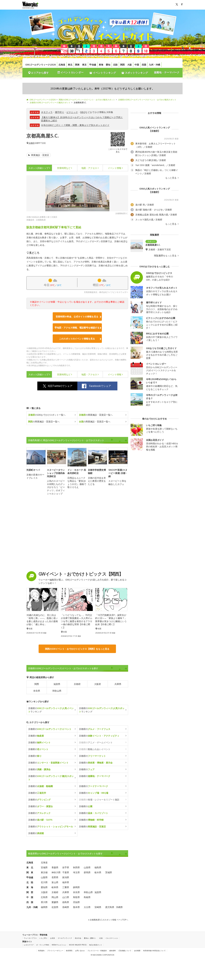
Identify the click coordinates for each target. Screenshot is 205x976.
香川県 (44, 902)
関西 (122, 64)
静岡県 (76, 887)
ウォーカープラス (30, 938)
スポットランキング (136, 72)
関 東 (29, 872)
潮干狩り (59, 112)
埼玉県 (76, 872)
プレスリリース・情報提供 (97, 950)
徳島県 (65, 902)
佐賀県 (55, 907)
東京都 (44, 872)
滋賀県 (56, 684)
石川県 (44, 882)
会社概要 (137, 950)
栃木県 (97, 872)
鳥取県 (76, 897)
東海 (101, 64)
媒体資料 (112, 950)
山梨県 (44, 877)
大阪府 (97, 684)
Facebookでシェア (100, 386)
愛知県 (44, 887)
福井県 (65, 882)
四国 (144, 64)
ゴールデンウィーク (65, 938)
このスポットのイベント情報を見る (77, 338)
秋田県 (76, 867)
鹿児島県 (109, 907)
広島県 (44, 897)
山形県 (87, 867)
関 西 (29, 892)
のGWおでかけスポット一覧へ (47, 414)
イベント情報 (114, 167)
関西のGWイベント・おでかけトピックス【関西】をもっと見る (77, 648)
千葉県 (65, 872)
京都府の (49, 728)
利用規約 (41, 950)
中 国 (29, 897)
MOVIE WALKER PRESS (77, 945)
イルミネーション (111, 938)
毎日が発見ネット (95, 945)
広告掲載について (125, 950)
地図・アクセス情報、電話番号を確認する (78, 327)
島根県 (87, 897)
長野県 (55, 877)
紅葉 (101, 938)
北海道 (61, 64)
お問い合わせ (80, 950)
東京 (84, 64)
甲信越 (92, 64)
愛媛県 (55, 902)
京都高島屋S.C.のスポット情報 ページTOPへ (108, 919)
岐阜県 (55, 887)
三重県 (65, 887)
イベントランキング (104, 72)
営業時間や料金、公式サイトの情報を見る (77, 316)
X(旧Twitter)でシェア (60, 386)
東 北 (29, 867)
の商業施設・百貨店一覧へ (96, 414)
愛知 (108, 64)
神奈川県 (56, 872)
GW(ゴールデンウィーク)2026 (40, 64)
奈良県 (36, 690)
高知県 (76, 902)
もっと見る (171, 178)
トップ (38, 167)
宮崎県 (97, 907)
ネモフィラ (47, 112)
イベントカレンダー (72, 72)
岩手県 (65, 867)
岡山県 (55, 897)
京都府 (31, 143)
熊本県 (76, 907)
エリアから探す (40, 72)
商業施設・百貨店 (39, 155)
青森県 (55, 867)
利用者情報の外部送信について (154, 950)
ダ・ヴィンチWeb (42, 945)
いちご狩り (43, 938)
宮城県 (44, 867)
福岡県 (44, 907)
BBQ (82, 112)
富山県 (55, 882)
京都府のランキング (51, 710)
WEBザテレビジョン (59, 945)
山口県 (65, 897)
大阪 (129, 64)
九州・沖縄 (154, 64)
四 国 (29, 902)
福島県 (97, 867)
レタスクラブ (28, 945)
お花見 (52, 938)
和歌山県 (56, 690)
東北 (70, 64)
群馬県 (87, 872)
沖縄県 (119, 907)
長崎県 (65, 907)
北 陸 (29, 882)
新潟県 (65, 877)
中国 (137, 64)
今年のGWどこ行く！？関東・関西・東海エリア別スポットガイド (75, 125)
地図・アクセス (89, 167)
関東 (77, 64)
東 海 (29, 887)
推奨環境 (69, 950)
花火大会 (78, 938)
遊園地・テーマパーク (167, 72)
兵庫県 (118, 684)
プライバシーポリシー (55, 950)
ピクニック (72, 112)
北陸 (115, 64)
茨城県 (108, 872)
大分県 (87, 907)
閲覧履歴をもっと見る (165, 255)
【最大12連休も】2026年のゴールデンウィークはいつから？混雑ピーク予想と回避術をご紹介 (82, 119)
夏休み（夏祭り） (90, 938)
